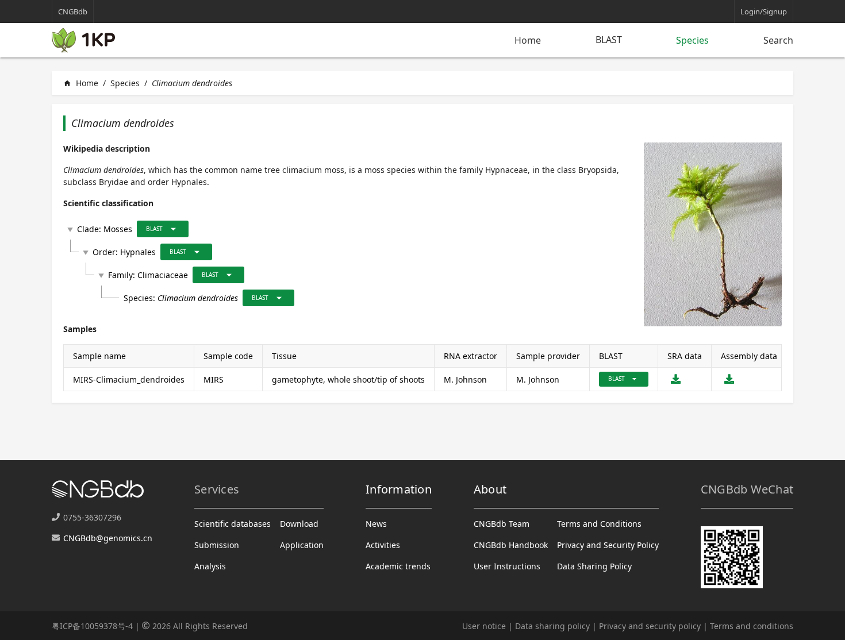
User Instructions (507, 566)
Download (299, 523)
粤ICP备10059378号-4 (92, 625)
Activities (383, 544)
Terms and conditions (751, 625)
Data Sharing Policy (594, 566)
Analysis (210, 566)
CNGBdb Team (501, 523)
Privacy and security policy (650, 625)
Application (302, 544)
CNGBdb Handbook (511, 544)
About (490, 489)
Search (778, 40)
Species (692, 40)
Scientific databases (232, 523)
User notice (484, 625)
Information (399, 489)
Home (527, 40)
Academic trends (398, 566)
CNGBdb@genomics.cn (107, 538)
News (376, 523)
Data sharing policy (552, 625)
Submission (216, 544)
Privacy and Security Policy (608, 544)
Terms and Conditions (599, 523)
